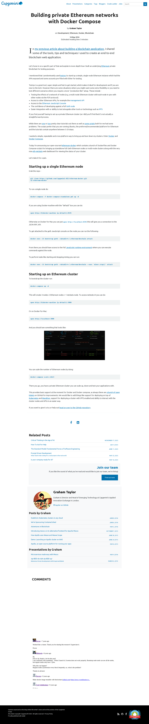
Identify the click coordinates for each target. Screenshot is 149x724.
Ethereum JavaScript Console (54, 103)
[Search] (145, 4)
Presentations (77, 4)
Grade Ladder (112, 4)
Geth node (70, 106)
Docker (81, 33)
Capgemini (24, 713)
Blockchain (89, 33)
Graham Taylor (75, 28)
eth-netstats (38, 151)
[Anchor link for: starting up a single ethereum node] (27, 166)
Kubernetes (33, 398)
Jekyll (23, 716)
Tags (95, 4)
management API (77, 100)
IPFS (101, 109)
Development (63, 33)
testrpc (63, 76)
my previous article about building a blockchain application (69, 48)
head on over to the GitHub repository (74, 408)
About (68, 4)
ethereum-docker (69, 145)
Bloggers (102, 4)
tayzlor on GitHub (61, 505)
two (49, 124)
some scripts (90, 124)
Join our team (107, 467)
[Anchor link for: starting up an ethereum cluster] (27, 274)
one (43, 124)
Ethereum (74, 33)
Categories (88, 4)
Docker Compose (36, 139)
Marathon (46, 398)
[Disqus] (74, 609)
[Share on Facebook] (71, 422)
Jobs (120, 4)
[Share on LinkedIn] (77, 422)
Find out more (111, 478)
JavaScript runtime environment (79, 247)
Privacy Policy (49, 713)
